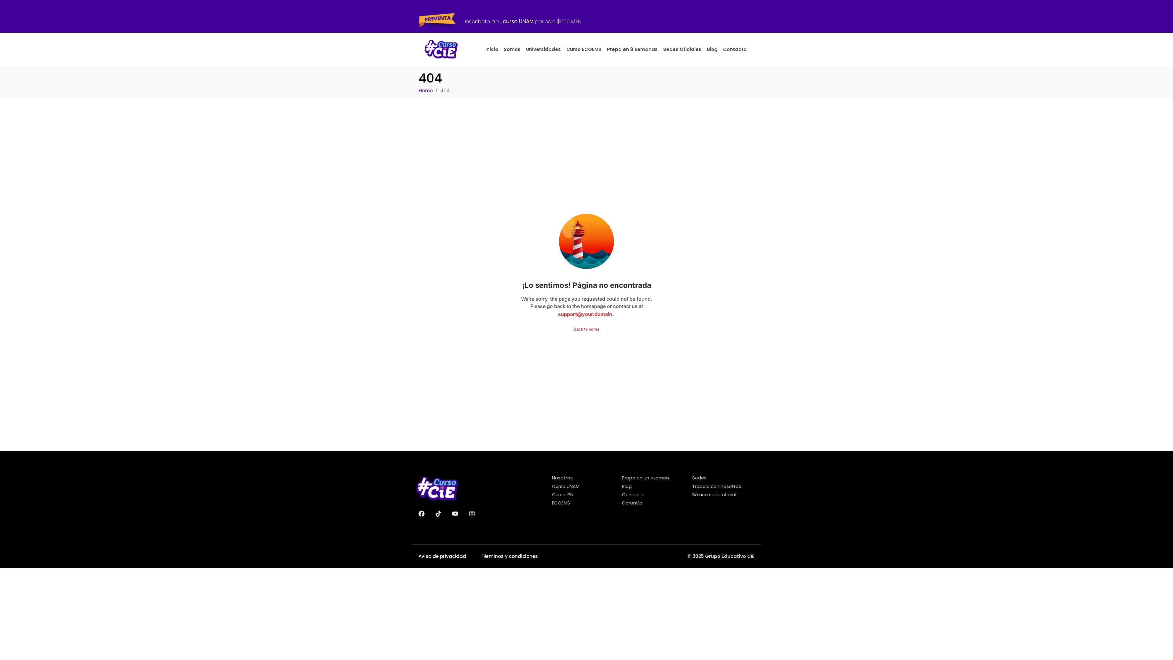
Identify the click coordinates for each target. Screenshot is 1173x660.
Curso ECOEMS (583, 49)
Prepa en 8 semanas (632, 49)
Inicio (491, 49)
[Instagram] (472, 514)
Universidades (543, 49)
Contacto (735, 49)
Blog (712, 49)
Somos (512, 49)
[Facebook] (421, 514)
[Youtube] (455, 514)
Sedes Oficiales (682, 49)
